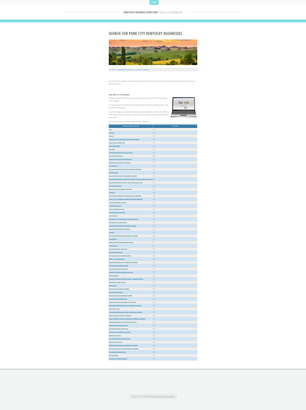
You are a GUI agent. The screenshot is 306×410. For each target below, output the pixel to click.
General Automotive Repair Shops (118, 299)
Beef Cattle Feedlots (114, 146)
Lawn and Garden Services (116, 156)
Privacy (160, 396)
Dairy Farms (112, 149)
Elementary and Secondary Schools (118, 325)
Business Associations (115, 335)
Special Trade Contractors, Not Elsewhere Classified (123, 176)
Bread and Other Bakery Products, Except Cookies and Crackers (126, 182)
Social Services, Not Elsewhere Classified (119, 332)
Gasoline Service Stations (116, 252)
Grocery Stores (113, 246)
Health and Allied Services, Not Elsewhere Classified (123, 322)
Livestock (111, 232)
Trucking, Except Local (115, 206)
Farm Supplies (113, 239)
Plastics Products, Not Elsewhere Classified (120, 189)
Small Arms (112, 192)
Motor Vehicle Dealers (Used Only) (118, 249)
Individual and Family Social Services (118, 329)
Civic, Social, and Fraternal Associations (119, 339)
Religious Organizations (115, 342)
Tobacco (111, 136)
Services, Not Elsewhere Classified (118, 358)
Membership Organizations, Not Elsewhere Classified (123, 345)
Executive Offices (113, 355)
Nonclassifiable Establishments (117, 352)
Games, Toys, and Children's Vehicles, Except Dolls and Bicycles (125, 199)
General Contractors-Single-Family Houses (120, 159)
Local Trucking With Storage (116, 209)
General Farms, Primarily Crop (117, 142)
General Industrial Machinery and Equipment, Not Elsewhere (125, 196)
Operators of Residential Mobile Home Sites (121, 272)
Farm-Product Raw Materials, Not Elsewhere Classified (123, 236)
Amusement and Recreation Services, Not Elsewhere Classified (125, 312)
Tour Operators (113, 216)
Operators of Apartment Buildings (118, 269)
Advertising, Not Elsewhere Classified (119, 289)
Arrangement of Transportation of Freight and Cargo (123, 219)
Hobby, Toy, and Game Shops (117, 259)
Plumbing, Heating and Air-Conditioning (120, 162)
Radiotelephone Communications (118, 222)
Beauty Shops (112, 285)
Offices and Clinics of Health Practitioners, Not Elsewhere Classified (127, 319)
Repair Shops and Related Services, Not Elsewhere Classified (125, 305)
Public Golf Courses (114, 309)
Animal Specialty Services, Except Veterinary (121, 152)
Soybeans (111, 133)
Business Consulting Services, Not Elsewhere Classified (123, 348)
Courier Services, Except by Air (117, 212)
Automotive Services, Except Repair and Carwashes (122, 302)
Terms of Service (169, 396)
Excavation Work (113, 172)
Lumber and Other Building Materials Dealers (121, 242)
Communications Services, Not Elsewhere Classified (122, 226)
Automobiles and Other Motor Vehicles (119, 229)
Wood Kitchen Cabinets (115, 186)
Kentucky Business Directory (141, 12)
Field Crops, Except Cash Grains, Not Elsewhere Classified (124, 139)
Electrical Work (113, 166)
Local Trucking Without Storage (117, 202)
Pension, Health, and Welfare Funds (118, 265)
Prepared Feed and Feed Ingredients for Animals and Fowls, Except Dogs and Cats (131, 179)
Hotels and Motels (114, 275)
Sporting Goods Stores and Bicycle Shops (120, 255)
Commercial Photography (116, 292)
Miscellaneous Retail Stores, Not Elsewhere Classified (123, 262)
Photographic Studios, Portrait (117, 282)
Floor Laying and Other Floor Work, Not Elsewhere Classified (125, 169)
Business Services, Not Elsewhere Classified (120, 295)
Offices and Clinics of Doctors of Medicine (120, 315)
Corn (110, 129)
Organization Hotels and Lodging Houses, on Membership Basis (126, 279)
